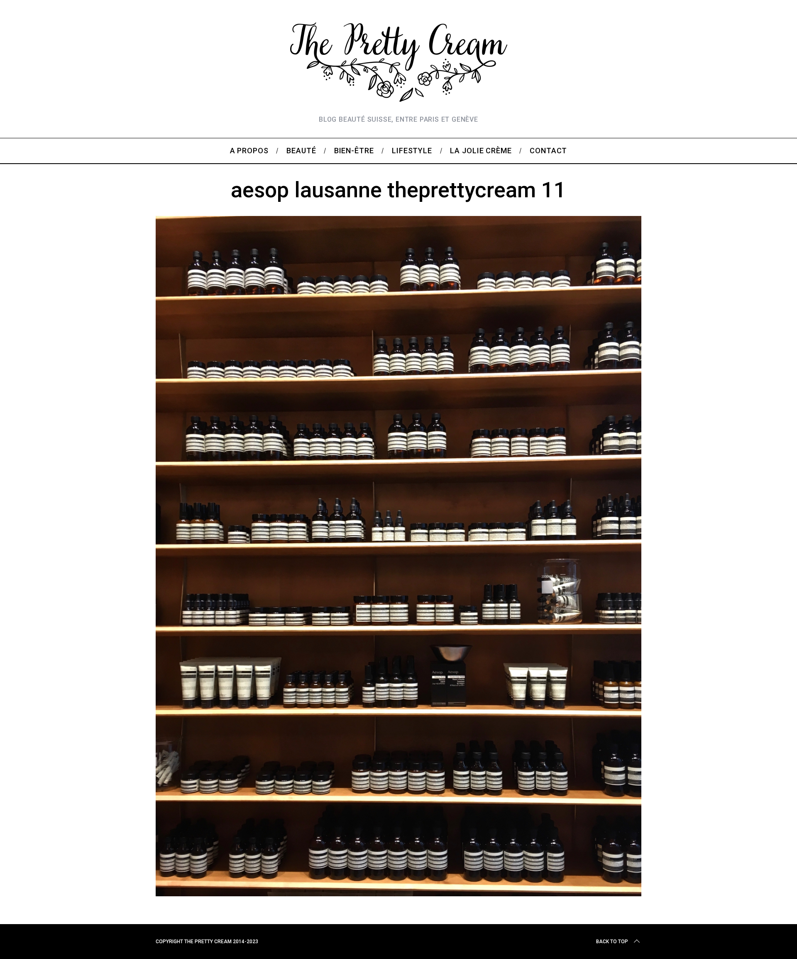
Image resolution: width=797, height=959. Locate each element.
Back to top (612, 941)
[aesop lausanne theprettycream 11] (398, 893)
